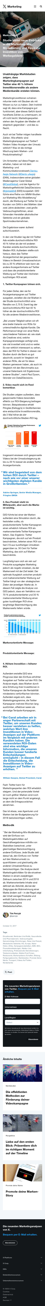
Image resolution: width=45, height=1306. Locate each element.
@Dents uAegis (27, 174)
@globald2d (9, 190)
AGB (5, 1297)
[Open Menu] (35, 7)
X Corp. (6, 1263)
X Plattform (7, 1258)
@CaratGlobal (10, 184)
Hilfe (5, 1269)
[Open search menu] (41, 6)
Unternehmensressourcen (13, 1281)
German (6, 1300)
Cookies (6, 1292)
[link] (22, 1088)
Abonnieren (10, 1243)
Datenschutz (8, 1294)
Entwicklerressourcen (11, 1275)
